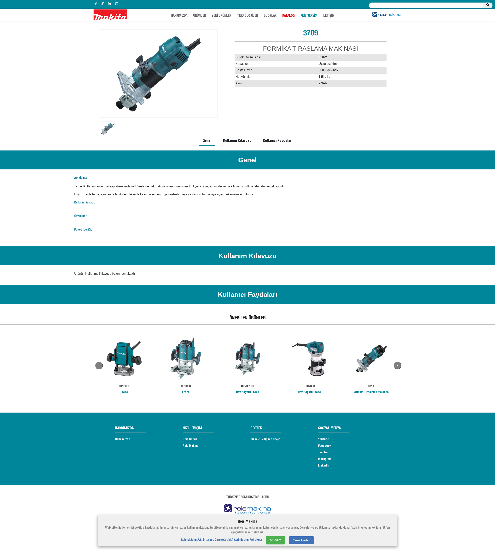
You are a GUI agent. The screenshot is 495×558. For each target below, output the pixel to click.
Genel (207, 141)
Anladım (275, 540)
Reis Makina (190, 446)
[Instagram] (116, 4)
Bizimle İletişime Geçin (265, 439)
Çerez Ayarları (301, 540)
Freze (124, 392)
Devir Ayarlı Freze (247, 392)
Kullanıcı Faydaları (278, 141)
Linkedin (323, 465)
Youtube (323, 439)
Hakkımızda (122, 439)
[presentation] (99, 365)
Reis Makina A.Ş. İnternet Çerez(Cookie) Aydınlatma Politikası (221, 540)
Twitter (323, 452)
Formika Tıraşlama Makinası (371, 392)
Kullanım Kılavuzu (237, 141)
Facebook (324, 446)
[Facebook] (96, 4)
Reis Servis (190, 439)
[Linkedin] (109, 4)
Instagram (324, 459)
